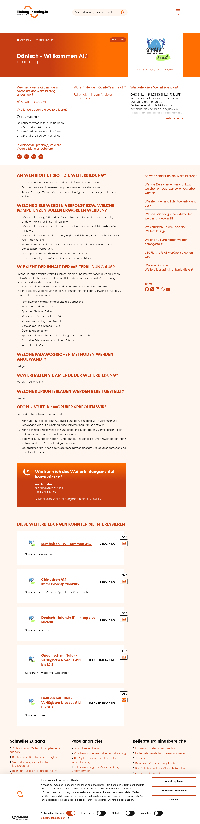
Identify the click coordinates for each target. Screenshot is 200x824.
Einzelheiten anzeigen (53, 818)
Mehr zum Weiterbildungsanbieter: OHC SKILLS (69, 499)
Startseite (24, 40)
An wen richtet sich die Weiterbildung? (171, 176)
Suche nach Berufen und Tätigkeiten (36, 757)
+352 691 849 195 (45, 491)
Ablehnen (174, 799)
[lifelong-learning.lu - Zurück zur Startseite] (32, 12)
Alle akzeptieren (174, 781)
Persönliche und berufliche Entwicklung (161, 768)
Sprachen (141, 758)
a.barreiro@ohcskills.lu (49, 488)
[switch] (101, 813)
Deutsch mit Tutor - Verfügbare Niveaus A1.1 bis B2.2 (61, 703)
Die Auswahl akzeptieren (173, 790)
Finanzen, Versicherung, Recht (155, 763)
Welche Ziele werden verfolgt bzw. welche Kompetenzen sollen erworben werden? (170, 188)
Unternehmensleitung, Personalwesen (160, 753)
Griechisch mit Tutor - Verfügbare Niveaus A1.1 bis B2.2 (61, 660)
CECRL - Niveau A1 (33, 102)
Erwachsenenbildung (88, 748)
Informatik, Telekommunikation (155, 748)
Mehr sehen (173, 118)
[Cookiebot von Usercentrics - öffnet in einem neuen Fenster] (20, 818)
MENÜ (178, 15)
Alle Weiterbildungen (42, 40)
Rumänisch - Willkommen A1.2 (66, 544)
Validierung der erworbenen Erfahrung (100, 753)
